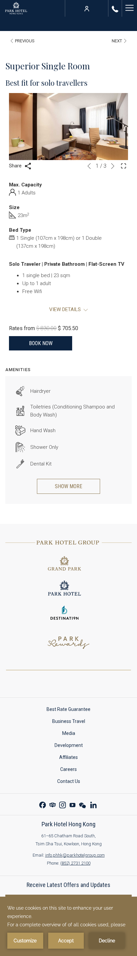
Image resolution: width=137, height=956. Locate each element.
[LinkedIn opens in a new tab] (93, 804)
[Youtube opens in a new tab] (72, 804)
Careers (74, 770)
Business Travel (68, 721)
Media (75, 734)
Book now (41, 343)
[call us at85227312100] (115, 8)
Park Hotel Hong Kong (68, 824)
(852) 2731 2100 (75, 863)
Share (16, 166)
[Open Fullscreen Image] (123, 165)
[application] (68, 926)
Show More (68, 486)
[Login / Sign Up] (86, 8)
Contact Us (75, 782)
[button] (68, 126)
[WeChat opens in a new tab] (82, 804)
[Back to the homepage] (16, 8)
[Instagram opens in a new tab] (62, 804)
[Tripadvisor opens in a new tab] (52, 804)
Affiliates (74, 758)
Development (69, 745)
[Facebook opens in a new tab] (42, 804)
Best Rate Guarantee (75, 710)
